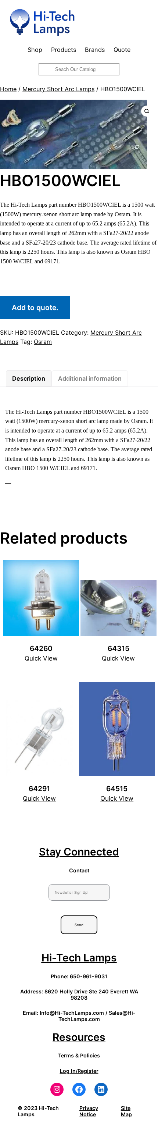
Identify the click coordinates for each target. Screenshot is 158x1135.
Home (8, 89)
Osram (43, 341)
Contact (79, 870)
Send (79, 925)
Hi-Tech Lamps (79, 957)
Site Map (126, 1111)
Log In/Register (79, 1071)
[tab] (28, 378)
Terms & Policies (79, 1055)
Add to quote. (35, 307)
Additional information (90, 378)
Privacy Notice (88, 1111)
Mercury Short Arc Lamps (58, 89)
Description (28, 378)
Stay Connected (79, 852)
